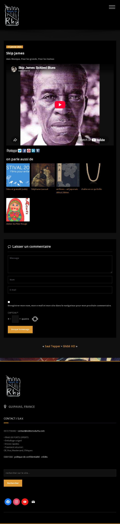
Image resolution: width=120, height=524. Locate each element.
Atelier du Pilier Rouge (16, 223)
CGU (11, 456)
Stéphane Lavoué (39, 189)
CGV (6, 456)
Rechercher (13, 483)
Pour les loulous (46, 59)
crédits (44, 456)
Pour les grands (29, 59)
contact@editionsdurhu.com (31, 430)
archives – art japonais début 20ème (67, 191)
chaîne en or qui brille (91, 189)
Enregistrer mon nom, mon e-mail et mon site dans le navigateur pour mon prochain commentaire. (59, 305)
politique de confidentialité (27, 456)
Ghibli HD (69, 346)
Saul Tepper (52, 346)
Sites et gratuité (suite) (16, 189)
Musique (15, 59)
